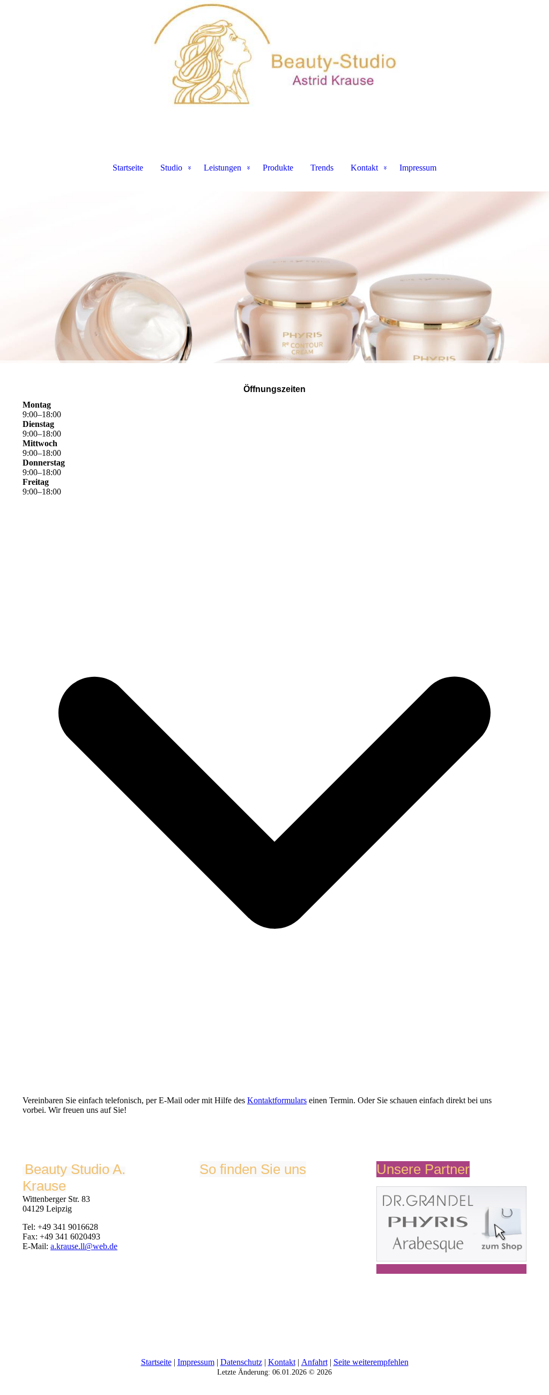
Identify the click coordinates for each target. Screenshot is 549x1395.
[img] (274, 53)
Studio (171, 167)
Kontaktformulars (277, 1100)
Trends (321, 167)
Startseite (128, 167)
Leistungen (222, 167)
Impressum (417, 167)
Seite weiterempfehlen (371, 1362)
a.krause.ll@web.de (83, 1246)
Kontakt (364, 167)
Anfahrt (314, 1362)
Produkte (278, 167)
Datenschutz (241, 1362)
